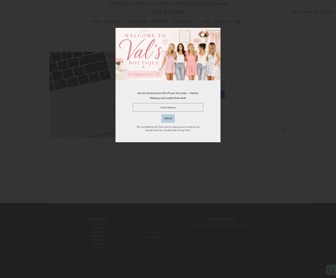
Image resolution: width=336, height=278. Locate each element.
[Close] (216, 32)
